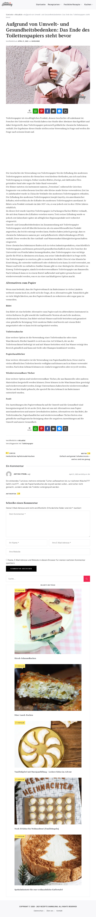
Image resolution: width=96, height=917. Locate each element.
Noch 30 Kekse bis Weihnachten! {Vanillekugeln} (37, 828)
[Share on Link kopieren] (65, 111)
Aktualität (18, 14)
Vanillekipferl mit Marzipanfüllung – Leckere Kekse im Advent (43, 771)
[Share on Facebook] (47, 111)
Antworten (11, 494)
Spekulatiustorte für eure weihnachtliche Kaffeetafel (39, 889)
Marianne (36, 41)
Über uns (49, 911)
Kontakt (59, 911)
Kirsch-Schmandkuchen (25, 658)
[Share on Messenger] (59, 111)
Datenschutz (38, 911)
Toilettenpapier (27, 443)
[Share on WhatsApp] (35, 111)
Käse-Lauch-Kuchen (24, 715)
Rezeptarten (54, 4)
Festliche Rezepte (72, 4)
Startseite (41, 4)
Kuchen (87, 4)
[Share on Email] (53, 111)
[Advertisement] (48, 152)
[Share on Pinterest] (41, 111)
